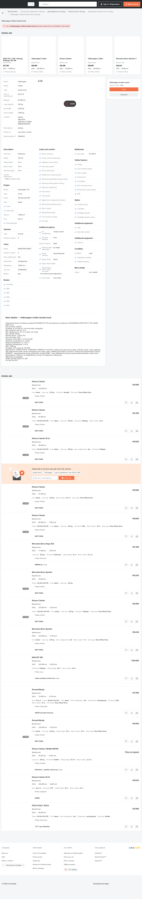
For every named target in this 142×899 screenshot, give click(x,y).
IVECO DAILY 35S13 (40, 805)
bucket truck (22, 90)
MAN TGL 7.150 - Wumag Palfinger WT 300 (13, 59)
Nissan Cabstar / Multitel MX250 (45, 749)
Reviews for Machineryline (42, 864)
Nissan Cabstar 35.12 (41, 438)
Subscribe (67, 478)
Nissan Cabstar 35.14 (41, 777)
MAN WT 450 (37, 657)
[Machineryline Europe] (13, 4)
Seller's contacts (7, 861)
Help (3, 857)
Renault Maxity (38, 690)
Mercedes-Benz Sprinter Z (126, 59)
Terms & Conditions (39, 853)
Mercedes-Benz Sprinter (42, 572)
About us (5, 853)
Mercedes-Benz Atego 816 (43, 544)
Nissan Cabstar (66, 59)
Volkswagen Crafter (39, 59)
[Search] (41, 4)
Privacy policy (37, 857)
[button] (132, 402)
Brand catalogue (38, 868)
